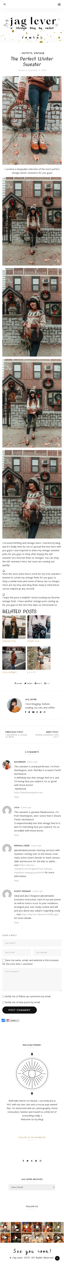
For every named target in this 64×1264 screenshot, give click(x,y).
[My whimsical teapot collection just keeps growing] (27, 1237)
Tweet (29, 684)
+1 (48, 684)
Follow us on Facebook (32, 1137)
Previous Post (16, 734)
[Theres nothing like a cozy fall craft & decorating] (27, 1227)
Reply (16, 797)
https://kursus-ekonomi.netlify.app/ (40, 914)
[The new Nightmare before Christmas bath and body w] (5, 1237)
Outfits (27, 53)
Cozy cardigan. (9, 672)
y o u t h (31, 672)
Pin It (39, 684)
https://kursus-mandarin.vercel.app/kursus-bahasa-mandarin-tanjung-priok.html (33, 868)
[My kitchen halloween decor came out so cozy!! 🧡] (48, 1237)
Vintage (39, 53)
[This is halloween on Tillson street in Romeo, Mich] (16, 1237)
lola (16, 807)
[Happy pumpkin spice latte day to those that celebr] (37, 1227)
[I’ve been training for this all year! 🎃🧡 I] (5, 1227)
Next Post (47, 734)
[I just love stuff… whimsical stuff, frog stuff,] (58, 1227)
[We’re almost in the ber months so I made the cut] (48, 1227)
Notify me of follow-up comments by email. (28, 996)
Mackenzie (20, 762)
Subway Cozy (9, 640)
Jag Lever (31, 699)
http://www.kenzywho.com (28, 792)
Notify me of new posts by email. (22, 1002)
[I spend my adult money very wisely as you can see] (58, 1237)
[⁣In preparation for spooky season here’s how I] (37, 1237)
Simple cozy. (33, 640)
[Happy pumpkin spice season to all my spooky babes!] (16, 1227)
